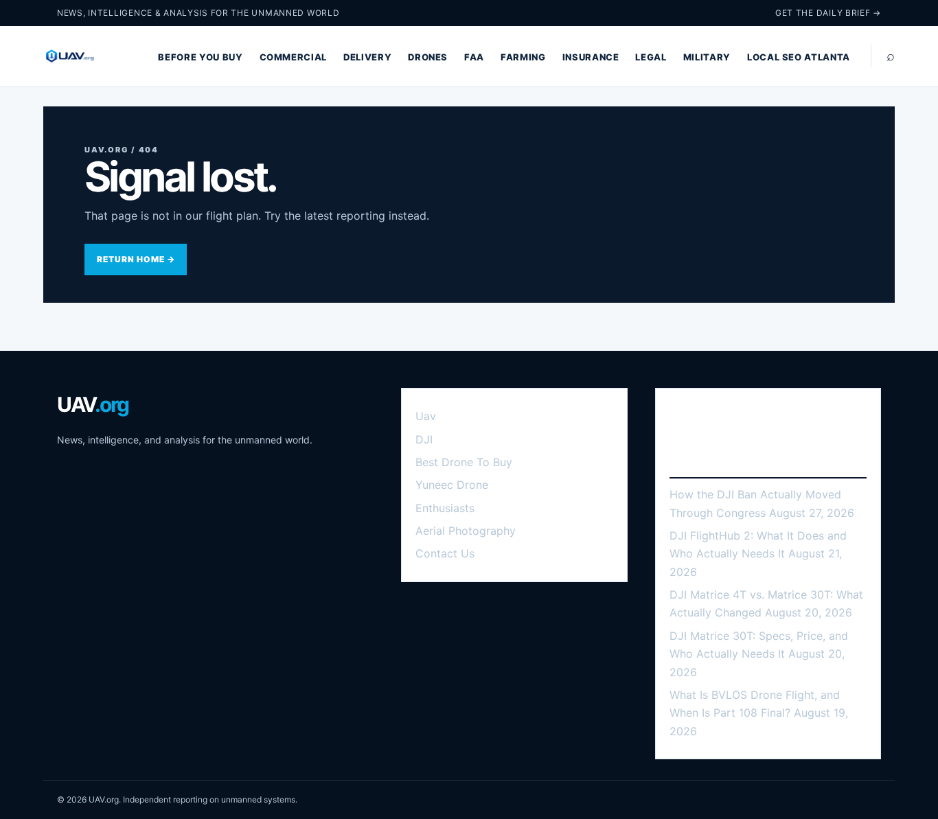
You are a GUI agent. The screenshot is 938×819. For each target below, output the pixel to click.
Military (707, 56)
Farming (523, 56)
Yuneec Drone (451, 485)
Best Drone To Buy (463, 462)
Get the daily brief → (828, 13)
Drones (428, 56)
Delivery (367, 56)
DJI (424, 439)
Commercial (294, 56)
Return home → (135, 259)
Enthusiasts (444, 508)
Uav (425, 416)
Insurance (590, 56)
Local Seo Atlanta (798, 56)
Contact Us (444, 553)
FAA (474, 56)
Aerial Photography (465, 531)
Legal (650, 56)
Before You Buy (200, 56)
